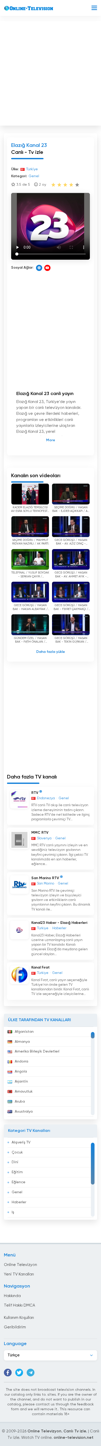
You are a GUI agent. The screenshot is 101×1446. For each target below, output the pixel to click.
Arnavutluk (24, 1091)
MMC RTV (39, 832)
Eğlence (18, 1182)
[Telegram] (30, 1372)
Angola (21, 1071)
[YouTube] (47, 268)
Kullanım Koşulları (19, 1318)
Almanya (22, 1042)
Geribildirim (15, 1327)
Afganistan (24, 1032)
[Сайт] (39, 268)
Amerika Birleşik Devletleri (37, 1051)
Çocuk (17, 1152)
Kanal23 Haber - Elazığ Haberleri (59, 923)
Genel (17, 1192)
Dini (15, 1162)
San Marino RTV (45, 878)
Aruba (20, 1101)
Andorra (21, 1061)
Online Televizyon (20, 1265)
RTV (34, 792)
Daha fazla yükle (50, 652)
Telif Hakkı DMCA (19, 1305)
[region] (50, 1073)
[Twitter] (19, 1372)
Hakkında (12, 1296)
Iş (13, 1212)
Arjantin (21, 1081)
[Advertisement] (50, 72)
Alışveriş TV (21, 1142)
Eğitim (17, 1172)
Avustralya (24, 1111)
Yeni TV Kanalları (19, 1274)
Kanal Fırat (40, 967)
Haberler (19, 1202)
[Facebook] (8, 1372)
